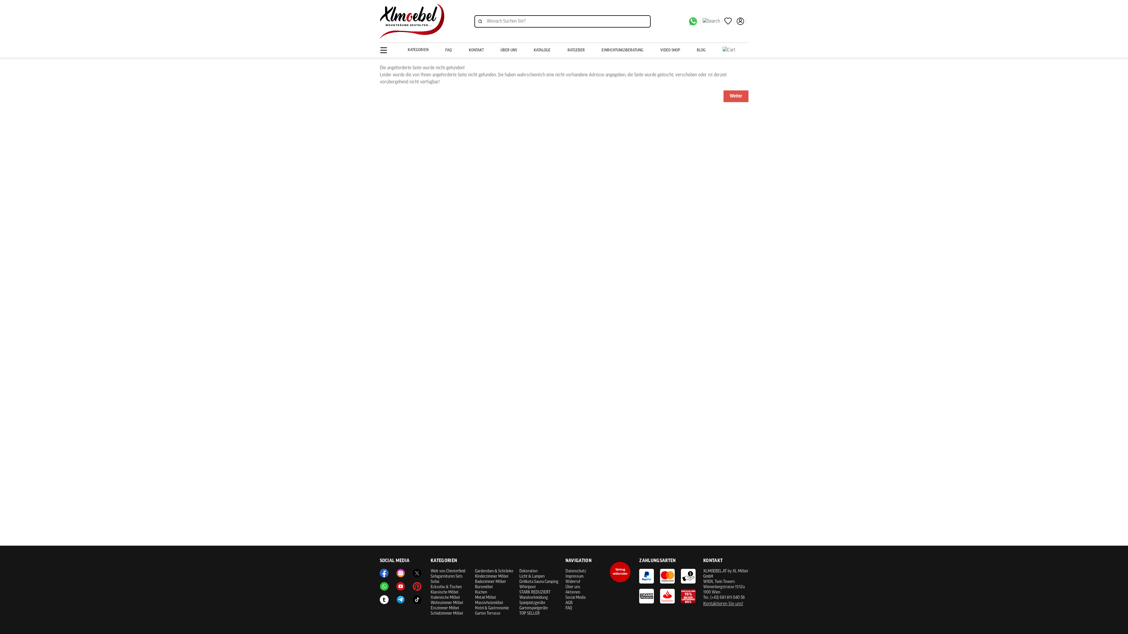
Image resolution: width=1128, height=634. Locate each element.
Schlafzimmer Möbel (447, 613)
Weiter (736, 96)
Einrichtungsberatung (622, 50)
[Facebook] (384, 573)
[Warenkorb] (735, 50)
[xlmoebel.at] (412, 21)
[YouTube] (400, 586)
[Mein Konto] (741, 21)
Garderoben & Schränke (494, 571)
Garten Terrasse (487, 613)
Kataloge (542, 50)
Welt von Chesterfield (448, 571)
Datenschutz (575, 571)
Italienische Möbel (445, 598)
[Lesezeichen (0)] (729, 21)
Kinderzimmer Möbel (491, 576)
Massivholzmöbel (489, 603)
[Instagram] (400, 573)
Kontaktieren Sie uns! (723, 604)
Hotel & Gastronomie (492, 608)
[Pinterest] (417, 586)
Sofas (435, 582)
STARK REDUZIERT (534, 592)
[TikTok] (417, 599)
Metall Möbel (485, 598)
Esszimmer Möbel (445, 608)
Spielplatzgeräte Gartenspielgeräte (533, 606)
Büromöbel (484, 587)
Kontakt (476, 50)
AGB (569, 603)
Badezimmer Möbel (490, 582)
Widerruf (572, 582)
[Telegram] (400, 599)
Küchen (481, 592)
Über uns (509, 50)
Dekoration (528, 571)
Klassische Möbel (444, 592)
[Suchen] (712, 21)
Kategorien (418, 50)
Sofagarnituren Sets (447, 576)
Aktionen (572, 592)
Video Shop (670, 50)
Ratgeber (576, 50)
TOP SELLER (529, 613)
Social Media (575, 598)
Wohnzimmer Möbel (447, 603)
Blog (701, 50)
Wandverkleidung (533, 598)
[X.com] (417, 573)
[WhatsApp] (694, 21)
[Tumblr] (384, 599)
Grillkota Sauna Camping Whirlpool (538, 584)
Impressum (574, 576)
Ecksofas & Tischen (446, 587)
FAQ (448, 50)
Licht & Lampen (532, 576)
